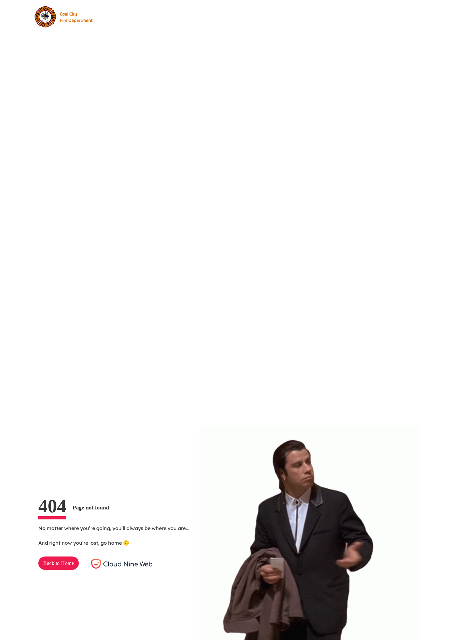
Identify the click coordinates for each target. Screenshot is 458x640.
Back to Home (58, 563)
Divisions (190, 16)
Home (139, 16)
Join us (346, 16)
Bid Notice (230, 16)
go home (111, 543)
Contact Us (266, 16)
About (162, 16)
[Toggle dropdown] (206, 16)
